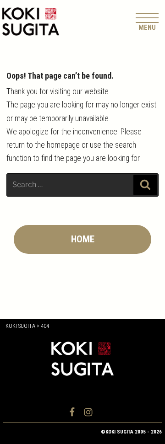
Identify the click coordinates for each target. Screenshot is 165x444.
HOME (82, 239)
